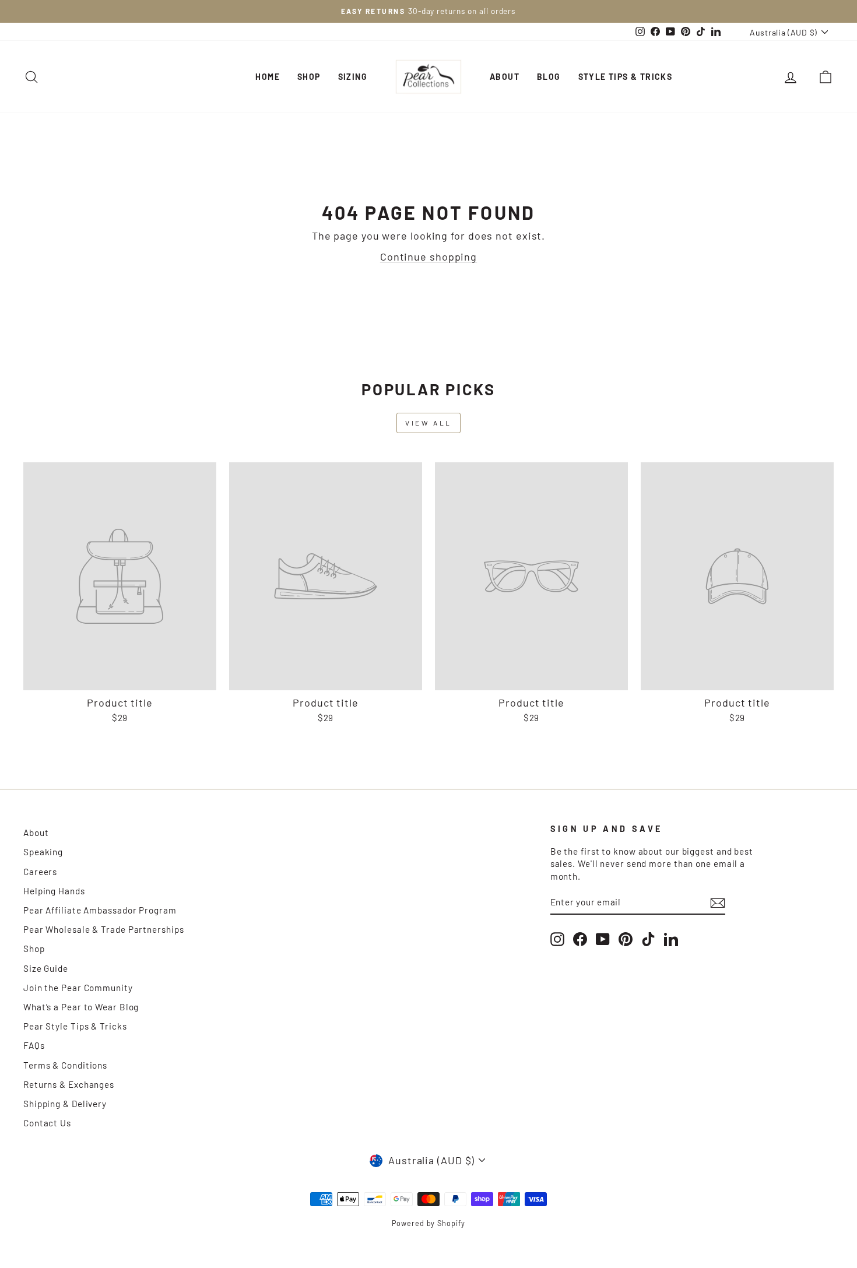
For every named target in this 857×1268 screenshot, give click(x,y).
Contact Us (47, 1123)
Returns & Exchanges (68, 1084)
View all (428, 423)
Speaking (43, 851)
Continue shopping (428, 256)
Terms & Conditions (65, 1065)
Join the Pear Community (78, 987)
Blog (549, 77)
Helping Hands (54, 891)
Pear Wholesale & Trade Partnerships (103, 929)
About (504, 77)
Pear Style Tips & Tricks (75, 1026)
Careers (40, 871)
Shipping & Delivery (65, 1103)
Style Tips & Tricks (625, 77)
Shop (309, 77)
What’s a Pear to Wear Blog (81, 1007)
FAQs (34, 1045)
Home (267, 77)
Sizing (352, 77)
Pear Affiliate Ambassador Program (100, 910)
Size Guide (45, 968)
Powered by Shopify (428, 1223)
